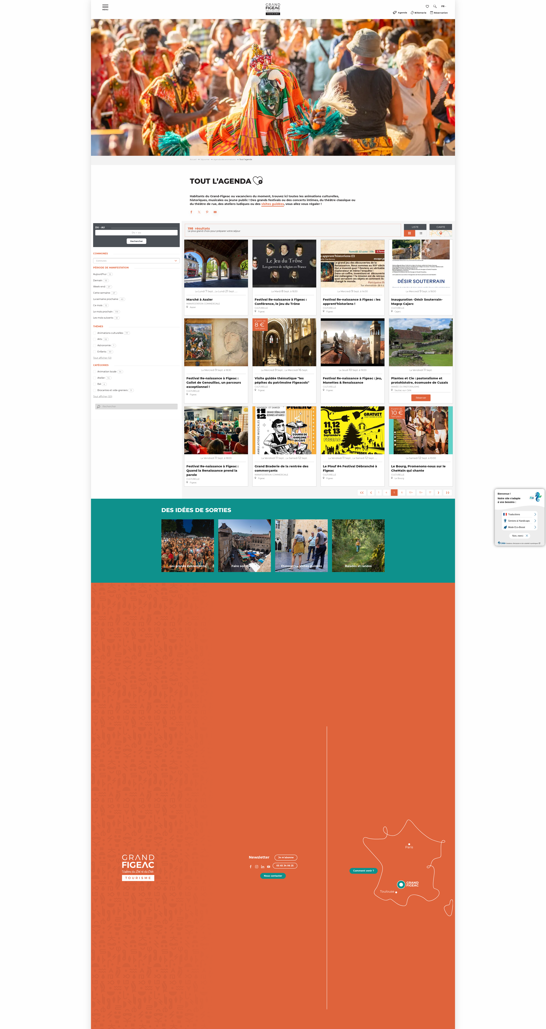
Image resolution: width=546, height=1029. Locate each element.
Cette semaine (104, 292)
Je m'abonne (286, 857)
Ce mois (100, 305)
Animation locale (109, 371)
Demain (100, 280)
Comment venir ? (363, 870)
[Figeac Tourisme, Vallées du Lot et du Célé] (273, 11)
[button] (435, 6)
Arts (102, 339)
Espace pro (78, 779)
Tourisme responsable (70, 787)
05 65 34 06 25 (285, 865)
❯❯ (447, 492)
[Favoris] (427, 6)
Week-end (101, 286)
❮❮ (362, 492)
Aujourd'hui (102, 274)
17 (430, 492)
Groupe (81, 774)
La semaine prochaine (108, 299)
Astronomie (105, 345)
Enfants (104, 351)
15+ (421, 492)
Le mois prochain (105, 311)
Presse (81, 783)
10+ (411, 492)
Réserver (421, 397)
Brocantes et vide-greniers (114, 390)
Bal (101, 384)
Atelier (103, 378)
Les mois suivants (105, 317)
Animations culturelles (112, 333)
